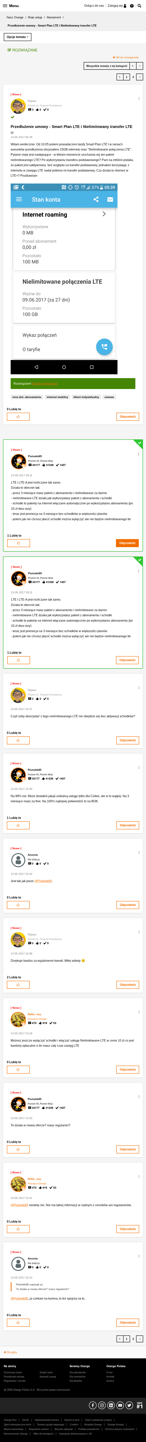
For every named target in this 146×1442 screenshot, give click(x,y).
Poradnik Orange (93, 1424)
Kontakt (110, 1376)
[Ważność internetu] (132, 66)
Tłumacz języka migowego (50, 1424)
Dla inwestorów (78, 1376)
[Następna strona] (139, 77)
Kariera (110, 1381)
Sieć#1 (25, 1420)
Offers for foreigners (43, 1433)
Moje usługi (35, 17)
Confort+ (74, 1424)
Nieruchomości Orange (16, 1433)
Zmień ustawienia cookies (98, 1420)
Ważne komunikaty (13, 1429)
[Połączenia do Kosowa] (139, 66)
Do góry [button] (12, 1352)
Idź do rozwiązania (127, 57)
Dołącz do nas (94, 5)
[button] (139, 98)
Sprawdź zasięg (48, 1376)
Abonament (54, 17)
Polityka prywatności (88, 1429)
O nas (109, 1372)
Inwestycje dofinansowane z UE (75, 1433)
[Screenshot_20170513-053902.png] (64, 279)
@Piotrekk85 (43, 881)
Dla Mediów (76, 1381)
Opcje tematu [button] (16, 37)
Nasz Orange (15, 17)
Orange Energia (115, 1424)
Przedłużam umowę (14, 1376)
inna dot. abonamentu (27, 397)
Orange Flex (10, 1420)
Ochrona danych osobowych (119, 1429)
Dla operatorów (78, 1372)
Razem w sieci (71, 1420)
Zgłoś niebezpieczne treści (17, 1424)
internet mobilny (57, 397)
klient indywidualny (86, 397)
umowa (109, 397)
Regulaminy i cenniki (14, 1381)
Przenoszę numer (13, 1372)
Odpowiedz (128, 416)
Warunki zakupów (63, 1429)
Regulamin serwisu (39, 1429)
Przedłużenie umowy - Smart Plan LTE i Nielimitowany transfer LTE (71, 127)
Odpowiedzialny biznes (47, 1420)
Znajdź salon (46, 1372)
